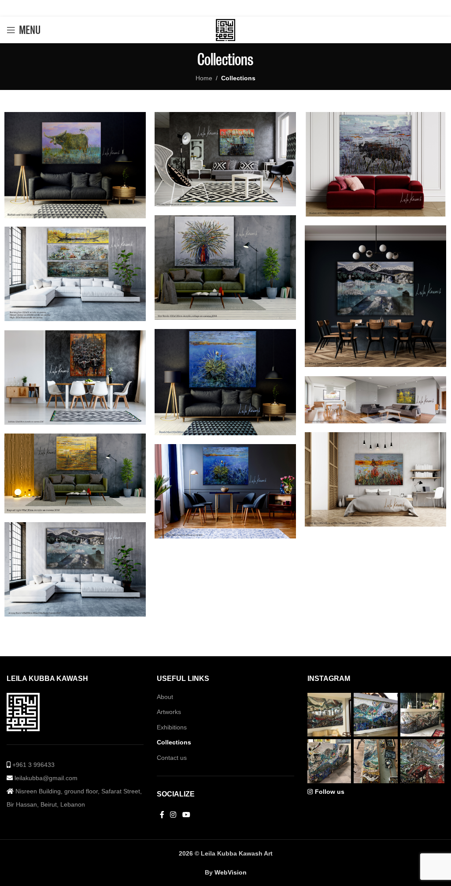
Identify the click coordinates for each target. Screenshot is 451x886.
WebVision (230, 872)
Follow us (329, 791)
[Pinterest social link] (224, 8)
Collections (174, 742)
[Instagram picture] (329, 715)
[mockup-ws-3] (225, 491)
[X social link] (211, 8)
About (165, 696)
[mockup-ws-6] (375, 399)
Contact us (172, 757)
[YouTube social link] (186, 815)
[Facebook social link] (200, 8)
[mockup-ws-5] (375, 479)
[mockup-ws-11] (225, 267)
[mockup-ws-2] (75, 569)
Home (204, 78)
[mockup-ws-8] (225, 382)
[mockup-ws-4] (75, 473)
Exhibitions (172, 727)
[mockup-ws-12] (375, 164)
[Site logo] (225, 29)
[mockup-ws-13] (225, 159)
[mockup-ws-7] (75, 377)
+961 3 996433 (33, 764)
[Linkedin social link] (237, 8)
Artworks (169, 711)
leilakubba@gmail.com (45, 777)
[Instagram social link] (173, 815)
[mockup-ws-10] (375, 296)
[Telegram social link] (249, 8)
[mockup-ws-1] (75, 165)
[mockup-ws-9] (75, 274)
